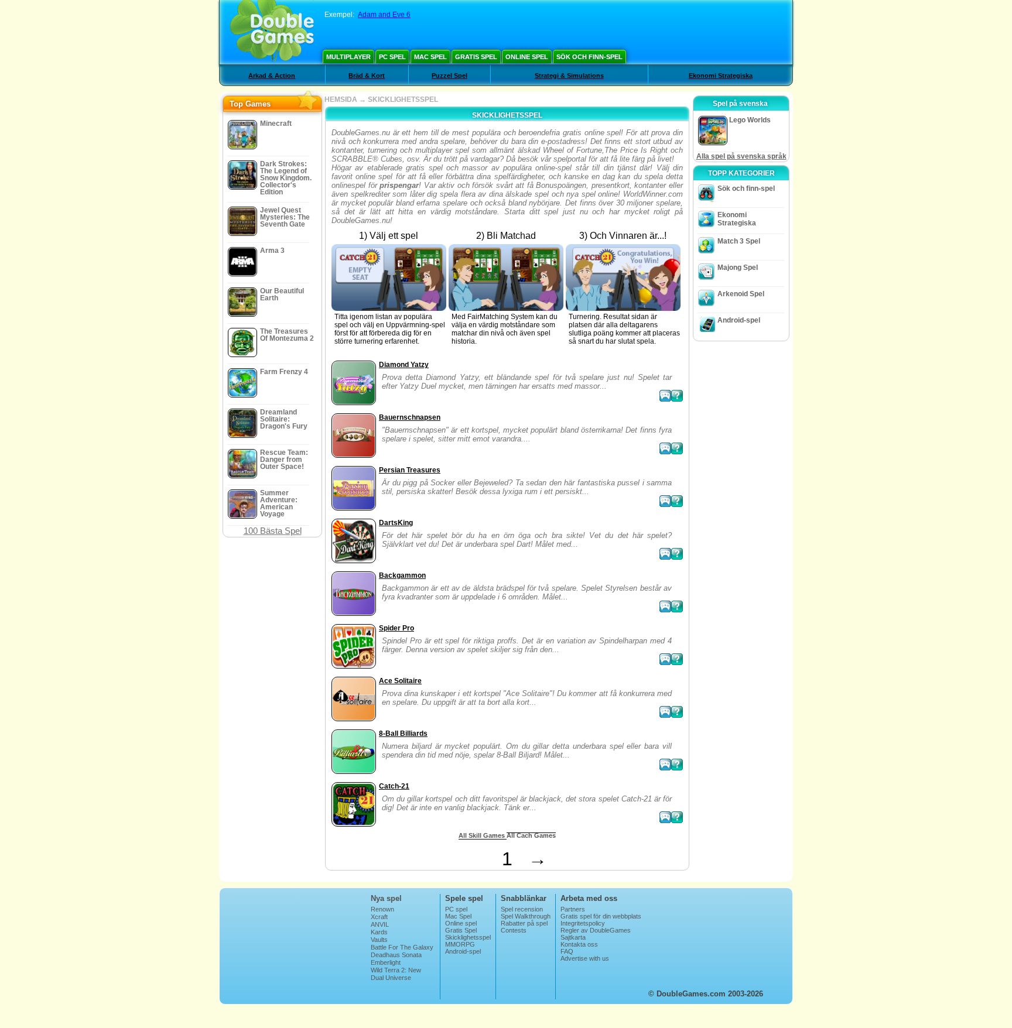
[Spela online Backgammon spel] (665, 606)
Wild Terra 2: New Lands (396, 974)
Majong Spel (737, 267)
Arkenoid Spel (740, 294)
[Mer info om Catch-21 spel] (677, 817)
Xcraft (379, 916)
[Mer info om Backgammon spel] (677, 606)
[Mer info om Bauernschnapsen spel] (677, 448)
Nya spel (386, 898)
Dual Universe (391, 977)
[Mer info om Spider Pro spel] (677, 659)
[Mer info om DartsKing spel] (677, 554)
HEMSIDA (340, 99)
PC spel (392, 56)
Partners (572, 909)
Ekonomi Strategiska (721, 75)
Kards (379, 932)
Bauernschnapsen (409, 417)
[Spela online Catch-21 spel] (665, 817)
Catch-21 (394, 786)
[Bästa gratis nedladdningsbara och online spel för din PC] (272, 32)
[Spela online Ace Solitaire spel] (665, 712)
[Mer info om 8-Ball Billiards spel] (677, 764)
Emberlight (386, 962)
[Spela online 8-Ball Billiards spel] (665, 764)
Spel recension (522, 909)
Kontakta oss (579, 944)
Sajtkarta (573, 937)
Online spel (526, 56)
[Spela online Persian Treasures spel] (665, 501)
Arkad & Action (271, 75)
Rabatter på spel (524, 923)
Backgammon (402, 575)
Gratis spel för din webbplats (600, 916)
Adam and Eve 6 (384, 15)
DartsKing (396, 523)
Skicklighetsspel (468, 937)
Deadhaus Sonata (396, 954)
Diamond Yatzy (404, 365)
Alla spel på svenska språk (741, 156)
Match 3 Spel (738, 241)
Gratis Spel (476, 56)
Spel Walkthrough (526, 916)
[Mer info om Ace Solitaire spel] (677, 712)
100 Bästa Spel (273, 531)
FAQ (566, 951)
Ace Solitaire (400, 681)
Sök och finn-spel (589, 56)
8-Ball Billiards (403, 733)
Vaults (379, 939)
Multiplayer (348, 56)
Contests (513, 930)
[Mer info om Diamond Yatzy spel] (677, 396)
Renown (382, 909)
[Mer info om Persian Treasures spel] (677, 501)
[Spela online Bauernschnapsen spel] (665, 448)
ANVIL (380, 924)
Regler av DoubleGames (595, 930)
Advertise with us (584, 958)
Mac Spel (430, 56)
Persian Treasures (409, 470)
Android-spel (738, 320)
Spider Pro (396, 628)
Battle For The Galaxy (402, 947)
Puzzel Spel (449, 75)
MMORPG (460, 944)
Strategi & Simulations (569, 75)
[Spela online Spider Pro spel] (665, 659)
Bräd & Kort (366, 75)
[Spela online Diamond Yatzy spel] (665, 396)
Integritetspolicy (582, 923)
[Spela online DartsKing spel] (665, 554)
